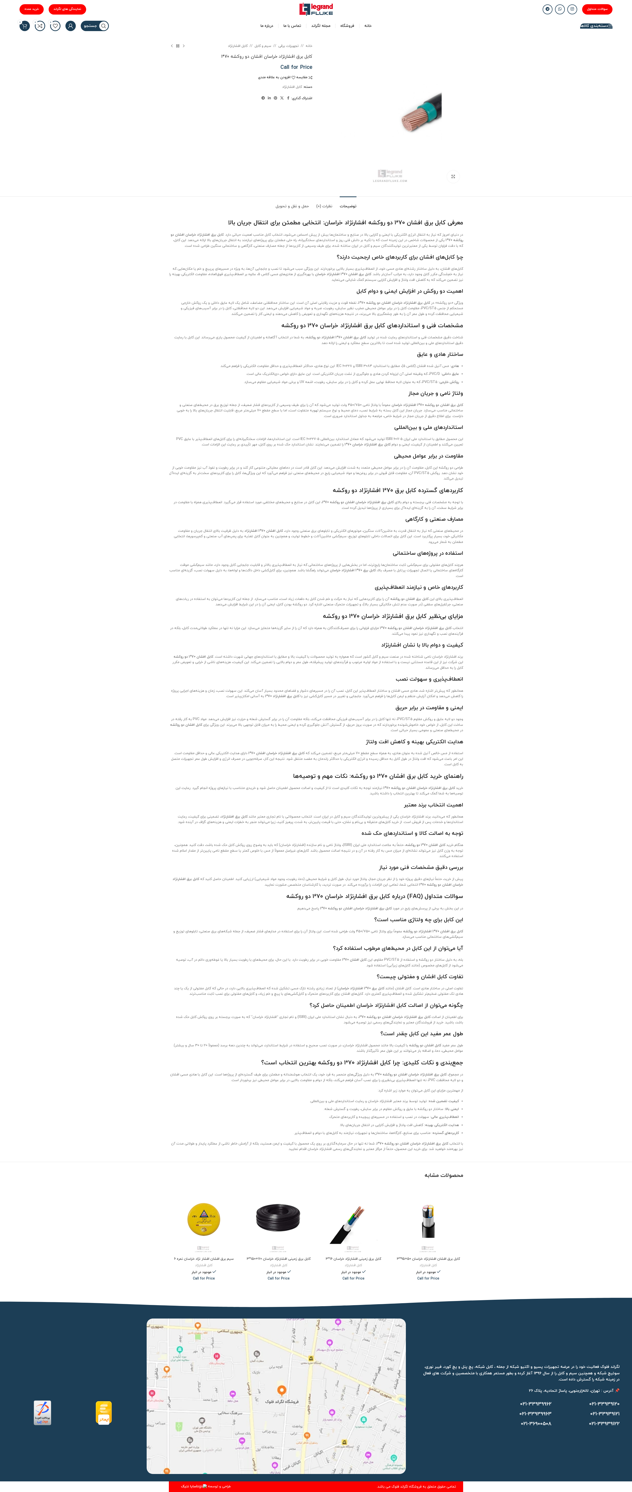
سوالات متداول (597, 9)
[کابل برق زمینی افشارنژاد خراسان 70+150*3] (279, 1219)
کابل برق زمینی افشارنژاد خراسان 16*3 (353, 1259)
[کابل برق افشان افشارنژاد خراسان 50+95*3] (428, 1219)
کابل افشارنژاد (238, 46)
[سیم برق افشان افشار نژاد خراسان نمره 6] (204, 1219)
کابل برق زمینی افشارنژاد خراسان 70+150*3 (279, 1259)
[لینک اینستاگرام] (572, 9)
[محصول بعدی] (172, 46)
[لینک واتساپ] (560, 9)
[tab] (348, 203)
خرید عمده (31, 9)
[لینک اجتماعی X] (282, 98)
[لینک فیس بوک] (288, 98)
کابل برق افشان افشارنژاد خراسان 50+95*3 (428, 1259)
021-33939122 (604, 1423)
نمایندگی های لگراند (67, 9)
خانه (309, 46)
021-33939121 (605, 1414)
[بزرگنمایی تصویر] (453, 177)
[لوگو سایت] (316, 9)
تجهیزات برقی (288, 46)
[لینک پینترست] (275, 98)
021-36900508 (536, 1423)
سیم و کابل (263, 46)
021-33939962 (536, 1404)
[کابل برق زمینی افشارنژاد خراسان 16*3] (353, 1219)
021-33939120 (604, 1404)
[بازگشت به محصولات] (178, 46)
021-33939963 (535, 1414)
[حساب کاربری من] (70, 26)
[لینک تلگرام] (548, 9)
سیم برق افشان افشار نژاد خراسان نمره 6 (204, 1259)
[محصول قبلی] (184, 46)
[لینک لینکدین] (269, 98)
